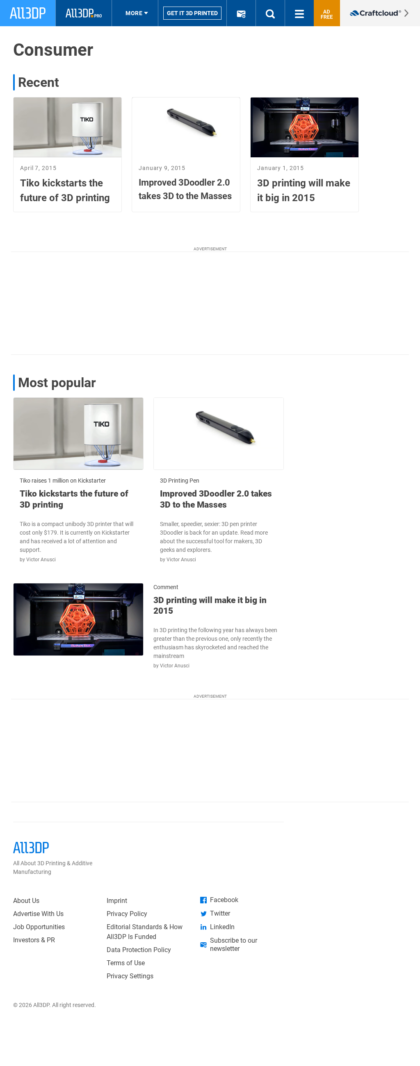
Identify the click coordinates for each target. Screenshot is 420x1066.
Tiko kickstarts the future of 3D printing (74, 499)
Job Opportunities (39, 927)
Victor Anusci (41, 559)
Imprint (117, 901)
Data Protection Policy (139, 950)
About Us (26, 901)
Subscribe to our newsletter (233, 945)
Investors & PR (34, 940)
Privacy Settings (130, 976)
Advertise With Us (38, 914)
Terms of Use (126, 963)
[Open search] (270, 13)
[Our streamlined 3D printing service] (380, 13)
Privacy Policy (127, 914)
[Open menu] (299, 13)
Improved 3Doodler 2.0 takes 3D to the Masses (216, 499)
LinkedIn (222, 927)
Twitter (220, 913)
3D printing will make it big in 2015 (210, 605)
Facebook (224, 900)
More (134, 13)
